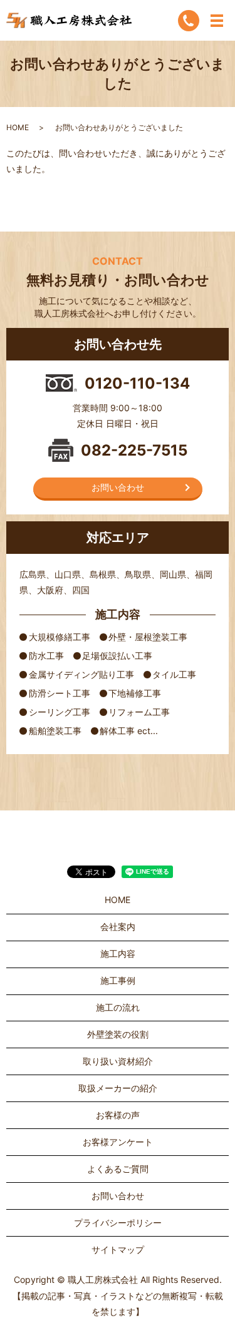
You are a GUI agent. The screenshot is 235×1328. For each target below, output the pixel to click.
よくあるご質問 (118, 1168)
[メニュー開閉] (217, 20)
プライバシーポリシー (118, 1222)
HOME (17, 127)
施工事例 (117, 980)
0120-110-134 (137, 383)
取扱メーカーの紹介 (117, 1088)
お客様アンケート (118, 1141)
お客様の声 (118, 1115)
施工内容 (117, 953)
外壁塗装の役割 (118, 1034)
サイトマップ (117, 1249)
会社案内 (117, 926)
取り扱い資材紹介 (118, 1061)
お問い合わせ (117, 487)
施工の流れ (118, 1007)
